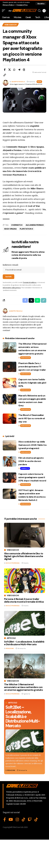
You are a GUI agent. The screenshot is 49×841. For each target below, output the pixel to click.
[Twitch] (29, 819)
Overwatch (16, 225)
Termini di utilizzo (29, 282)
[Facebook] (5, 819)
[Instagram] (17, 819)
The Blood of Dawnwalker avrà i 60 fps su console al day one (31, 418)
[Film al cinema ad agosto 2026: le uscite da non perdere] (9, 461)
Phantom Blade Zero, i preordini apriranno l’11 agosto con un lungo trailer (32, 366)
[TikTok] (23, 819)
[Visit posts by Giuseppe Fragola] (5, 310)
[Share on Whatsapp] (14, 69)
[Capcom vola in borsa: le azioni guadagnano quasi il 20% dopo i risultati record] (9, 477)
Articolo (12, 703)
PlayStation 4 (26, 229)
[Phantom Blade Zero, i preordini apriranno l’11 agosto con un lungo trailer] (9, 367)
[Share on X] (9, 69)
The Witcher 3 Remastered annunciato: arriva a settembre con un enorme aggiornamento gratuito (23, 687)
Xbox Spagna (10, 229)
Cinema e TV (25, 468)
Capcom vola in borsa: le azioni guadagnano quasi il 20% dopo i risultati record (32, 477)
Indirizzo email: (11, 264)
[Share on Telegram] (19, 69)
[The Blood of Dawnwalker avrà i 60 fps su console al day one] (9, 419)
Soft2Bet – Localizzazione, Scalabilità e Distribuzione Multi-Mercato (22, 716)
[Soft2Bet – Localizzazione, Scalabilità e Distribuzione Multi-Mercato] (24, 740)
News (39, 82)
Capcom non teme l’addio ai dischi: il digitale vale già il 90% (32, 382)
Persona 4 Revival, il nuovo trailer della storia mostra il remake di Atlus (24, 600)
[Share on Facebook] (5, 69)
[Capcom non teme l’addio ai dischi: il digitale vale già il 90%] (9, 383)
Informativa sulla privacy (12, 288)
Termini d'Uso (21, 5)
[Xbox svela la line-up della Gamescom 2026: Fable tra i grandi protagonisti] (9, 445)
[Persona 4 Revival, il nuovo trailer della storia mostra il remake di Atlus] (24, 580)
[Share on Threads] (24, 69)
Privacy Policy (8, 5)
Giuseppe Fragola (18, 82)
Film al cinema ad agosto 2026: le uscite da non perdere (31, 461)
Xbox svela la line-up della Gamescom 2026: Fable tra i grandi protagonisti (32, 445)
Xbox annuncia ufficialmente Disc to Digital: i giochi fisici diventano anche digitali (23, 556)
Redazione (11, 770)
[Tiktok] (36, 819)
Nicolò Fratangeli (13, 563)
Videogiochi (10, 25)
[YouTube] (11, 819)
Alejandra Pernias (35, 225)
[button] (40, 3)
